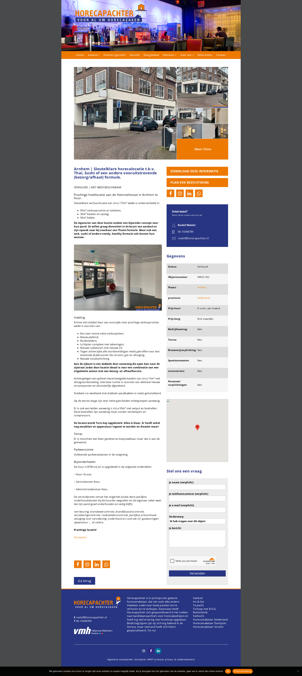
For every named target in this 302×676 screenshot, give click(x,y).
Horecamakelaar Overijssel (209, 623)
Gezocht (134, 55)
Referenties (205, 55)
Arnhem (201, 287)
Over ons (186, 55)
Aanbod (93, 55)
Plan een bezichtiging (190, 182)
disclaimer (140, 659)
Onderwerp (176, 516)
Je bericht (175, 528)
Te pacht (198, 605)
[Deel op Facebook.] (78, 564)
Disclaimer (80, 537)
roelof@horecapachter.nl (91, 617)
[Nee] (298, 671)
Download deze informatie (194, 171)
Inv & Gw (198, 601)
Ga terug (84, 581)
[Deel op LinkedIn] (97, 564)
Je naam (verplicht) (181, 482)
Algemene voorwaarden (120, 659)
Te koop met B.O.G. (204, 609)
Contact (221, 55)
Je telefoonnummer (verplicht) (188, 494)
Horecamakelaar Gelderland (210, 619)
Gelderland (203, 297)
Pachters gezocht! (114, 55)
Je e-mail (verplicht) (181, 505)
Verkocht (198, 616)
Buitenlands (200, 612)
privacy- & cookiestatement (180, 659)
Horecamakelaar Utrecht (208, 627)
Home (80, 55)
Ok (228, 671)
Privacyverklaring (242, 671)
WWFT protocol (155, 659)
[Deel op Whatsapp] (106, 564)
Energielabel (151, 55)
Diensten (169, 55)
